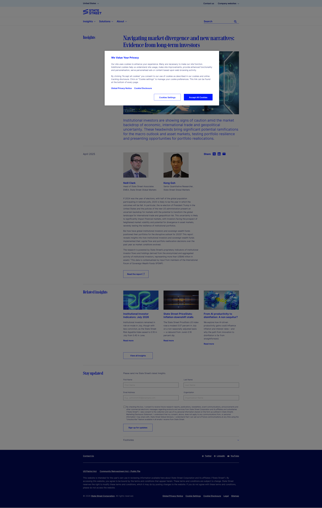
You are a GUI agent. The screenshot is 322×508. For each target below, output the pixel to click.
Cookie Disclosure (143, 88)
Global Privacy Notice (121, 88)
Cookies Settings (167, 97)
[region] (162, 78)
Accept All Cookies (198, 97)
